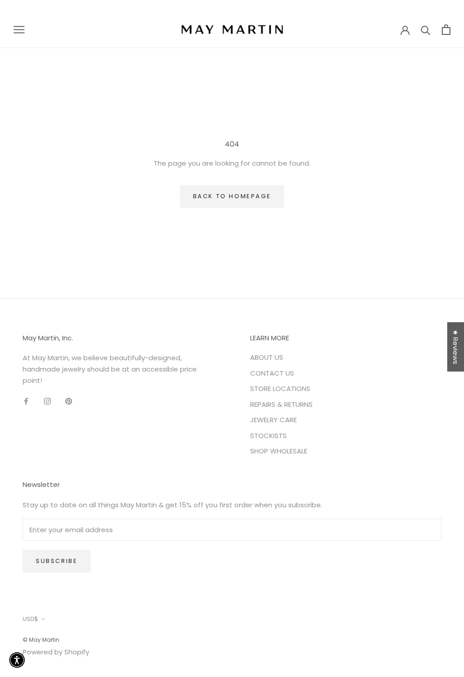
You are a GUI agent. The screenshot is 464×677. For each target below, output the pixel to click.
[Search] (425, 29)
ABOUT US (266, 357)
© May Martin (41, 640)
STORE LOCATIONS (280, 388)
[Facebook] (26, 401)
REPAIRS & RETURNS (281, 404)
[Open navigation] (19, 29)
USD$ (30, 619)
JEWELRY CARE (273, 419)
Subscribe (56, 561)
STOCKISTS (268, 435)
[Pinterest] (68, 401)
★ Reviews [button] (455, 346)
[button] (17, 660)
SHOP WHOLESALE (278, 451)
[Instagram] (47, 401)
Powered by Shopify (56, 652)
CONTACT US (272, 373)
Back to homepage (232, 196)
